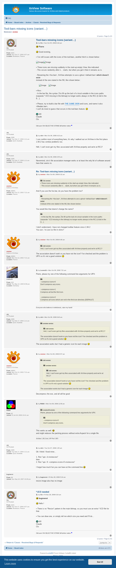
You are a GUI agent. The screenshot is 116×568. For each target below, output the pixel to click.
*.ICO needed (42, 492)
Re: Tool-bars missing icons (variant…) (55, 171)
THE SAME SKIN (72, 104)
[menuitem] (8, 18)
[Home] (17, 9)
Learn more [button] (10, 563)
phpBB (50, 553)
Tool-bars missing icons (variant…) (25, 28)
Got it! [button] (100, 562)
